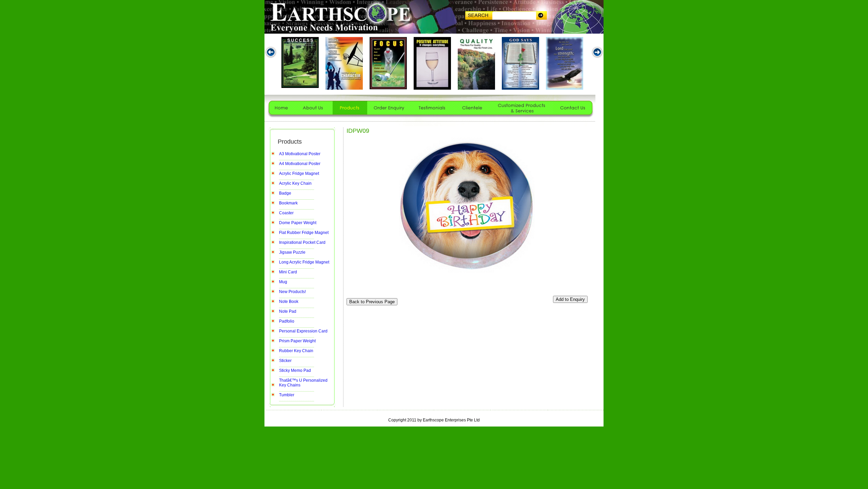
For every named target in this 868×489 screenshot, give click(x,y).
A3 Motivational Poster (299, 153)
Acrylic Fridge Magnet (299, 173)
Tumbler (286, 395)
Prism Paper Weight (297, 341)
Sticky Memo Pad (295, 370)
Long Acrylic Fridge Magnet (304, 262)
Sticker (285, 360)
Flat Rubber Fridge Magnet (304, 232)
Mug (283, 281)
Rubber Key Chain (296, 350)
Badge (285, 193)
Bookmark (288, 203)
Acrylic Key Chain (295, 183)
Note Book (288, 301)
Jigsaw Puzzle (292, 252)
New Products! (292, 291)
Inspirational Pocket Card (302, 242)
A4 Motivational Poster (299, 163)
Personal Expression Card (303, 331)
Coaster (286, 213)
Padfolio (286, 321)
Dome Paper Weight (297, 222)
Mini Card (288, 272)
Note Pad (287, 311)
